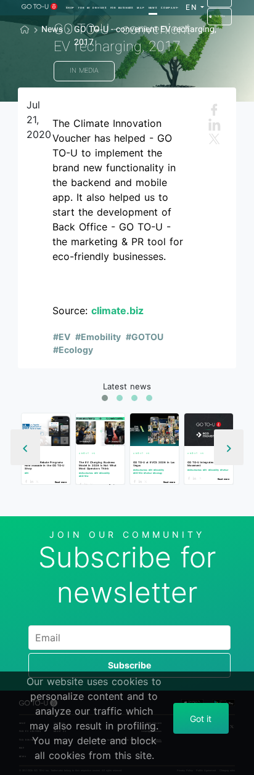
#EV (61, 336)
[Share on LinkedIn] (33, 481)
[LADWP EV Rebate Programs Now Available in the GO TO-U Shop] (46, 430)
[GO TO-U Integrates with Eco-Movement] (208, 430)
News (153, 7)
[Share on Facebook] (27, 481)
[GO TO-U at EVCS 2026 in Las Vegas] (154, 430)
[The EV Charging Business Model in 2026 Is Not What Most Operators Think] (100, 430)
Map (140, 7)
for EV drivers (92, 7)
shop (70, 7)
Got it (200, 718)
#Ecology (73, 349)
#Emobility (98, 336)
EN (192, 7)
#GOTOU (144, 336)
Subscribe (129, 665)
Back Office (220, 16)
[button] (104, 398)
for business (121, 7)
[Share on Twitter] (38, 481)
